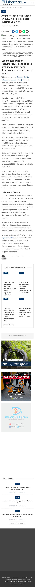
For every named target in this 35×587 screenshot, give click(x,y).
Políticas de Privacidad (24, 581)
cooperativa (8, 256)
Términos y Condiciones (11, 581)
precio (19, 256)
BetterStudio (22, 584)
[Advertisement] (17, 455)
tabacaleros (26, 256)
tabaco (4, 258)
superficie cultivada (8, 238)
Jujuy (4, 11)
